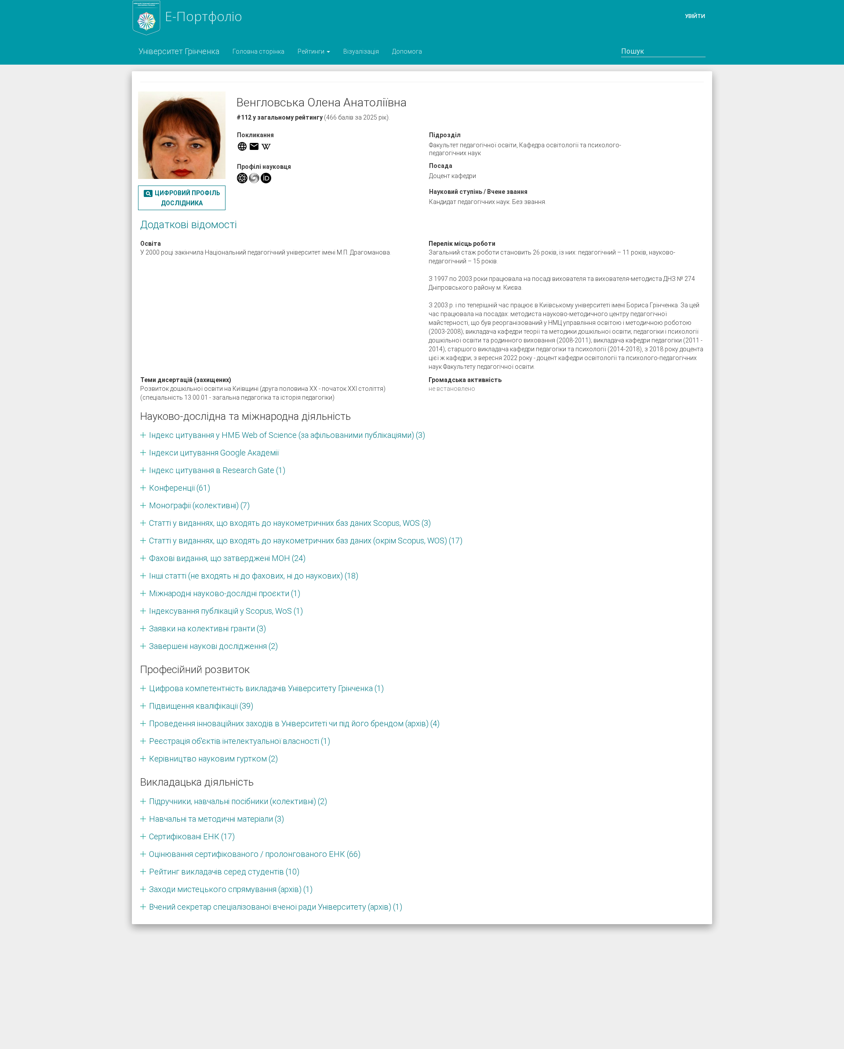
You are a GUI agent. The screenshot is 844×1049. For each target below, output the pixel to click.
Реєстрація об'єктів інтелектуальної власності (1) (239, 741)
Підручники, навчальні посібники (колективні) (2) (238, 801)
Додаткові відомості (188, 225)
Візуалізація (361, 51)
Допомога (407, 51)
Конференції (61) (179, 487)
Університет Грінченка (178, 51)
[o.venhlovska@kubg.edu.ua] (254, 146)
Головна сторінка (258, 51)
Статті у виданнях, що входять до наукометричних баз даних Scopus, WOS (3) (290, 523)
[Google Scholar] (242, 178)
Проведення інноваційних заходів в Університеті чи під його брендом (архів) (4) (294, 723)
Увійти (695, 16)
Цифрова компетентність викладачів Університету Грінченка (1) (266, 688)
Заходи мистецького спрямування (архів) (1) (231, 889)
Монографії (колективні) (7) (199, 505)
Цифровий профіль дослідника (181, 197)
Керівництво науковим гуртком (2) (213, 758)
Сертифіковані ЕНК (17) (192, 836)
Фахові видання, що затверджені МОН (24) (227, 558)
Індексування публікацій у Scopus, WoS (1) (226, 611)
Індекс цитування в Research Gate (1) (217, 470)
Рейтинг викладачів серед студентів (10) (224, 871)
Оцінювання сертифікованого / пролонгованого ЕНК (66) (254, 854)
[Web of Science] (254, 178)
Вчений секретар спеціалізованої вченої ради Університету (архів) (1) (275, 906)
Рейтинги (312, 51)
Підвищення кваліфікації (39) (201, 705)
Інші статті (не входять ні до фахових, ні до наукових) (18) (253, 575)
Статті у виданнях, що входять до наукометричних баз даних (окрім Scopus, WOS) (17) (305, 540)
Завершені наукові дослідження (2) (213, 646)
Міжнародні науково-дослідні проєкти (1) (224, 593)
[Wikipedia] (266, 146)
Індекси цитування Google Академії (214, 452)
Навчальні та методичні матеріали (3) (216, 818)
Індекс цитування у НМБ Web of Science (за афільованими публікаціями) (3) (287, 435)
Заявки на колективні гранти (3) (207, 628)
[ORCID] (266, 178)
